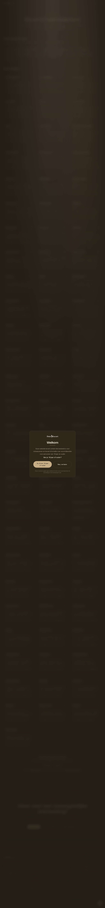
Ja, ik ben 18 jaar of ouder (43, 464)
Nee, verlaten (62, 464)
